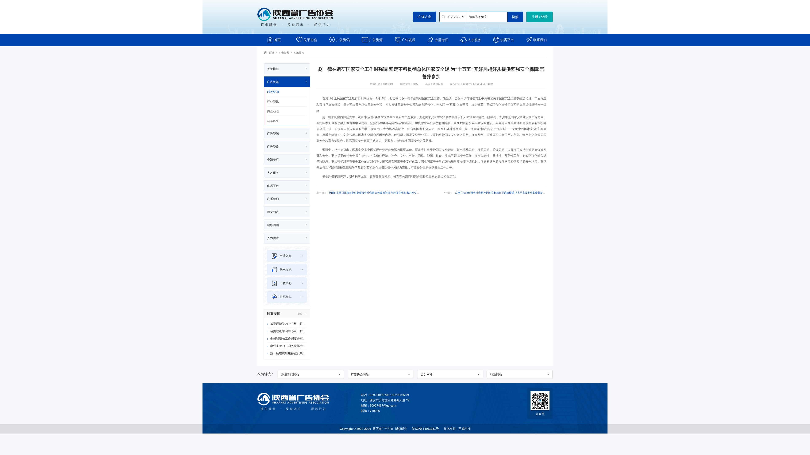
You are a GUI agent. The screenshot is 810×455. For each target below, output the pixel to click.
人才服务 (474, 40)
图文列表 (273, 212)
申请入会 (286, 255)
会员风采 (273, 121)
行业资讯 (273, 101)
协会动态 (273, 111)
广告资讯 (343, 40)
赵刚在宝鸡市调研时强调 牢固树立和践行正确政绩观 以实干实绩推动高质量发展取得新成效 (506, 192)
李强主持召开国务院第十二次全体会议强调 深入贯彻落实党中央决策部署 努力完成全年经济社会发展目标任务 (288, 346)
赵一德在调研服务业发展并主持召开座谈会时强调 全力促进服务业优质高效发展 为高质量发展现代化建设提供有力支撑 (288, 353)
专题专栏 (441, 40)
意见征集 (286, 296)
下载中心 (286, 283)
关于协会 (310, 40)
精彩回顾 (273, 225)
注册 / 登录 (540, 17)
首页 (277, 40)
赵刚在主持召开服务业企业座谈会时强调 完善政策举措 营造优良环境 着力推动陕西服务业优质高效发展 (386, 192)
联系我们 (540, 40)
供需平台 (507, 40)
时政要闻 (299, 52)
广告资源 (376, 40)
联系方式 (286, 269)
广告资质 (408, 40)
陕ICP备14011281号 (425, 428)
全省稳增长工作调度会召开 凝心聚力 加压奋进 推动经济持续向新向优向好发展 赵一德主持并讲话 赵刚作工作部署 (288, 338)
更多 (299, 313)
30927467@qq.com (383, 405)
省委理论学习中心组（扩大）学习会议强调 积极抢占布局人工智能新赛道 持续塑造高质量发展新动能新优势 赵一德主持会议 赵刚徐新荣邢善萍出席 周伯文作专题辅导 (288, 331)
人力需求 (273, 238)
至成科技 (464, 428)
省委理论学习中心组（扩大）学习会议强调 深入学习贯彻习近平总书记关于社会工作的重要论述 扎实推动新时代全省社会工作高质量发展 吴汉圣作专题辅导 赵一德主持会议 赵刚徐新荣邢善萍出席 (288, 323)
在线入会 (424, 17)
